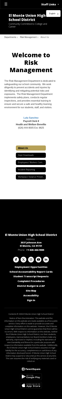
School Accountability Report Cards (31, 271)
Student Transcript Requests (31, 276)
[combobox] (53, 13)
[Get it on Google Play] (31, 376)
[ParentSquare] (31, 369)
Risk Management (28, 37)
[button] (50, 4)
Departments (10, 37)
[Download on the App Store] (31, 385)
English (52, 13)
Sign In (31, 300)
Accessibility (31, 295)
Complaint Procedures (31, 281)
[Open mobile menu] (6, 4)
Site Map (31, 290)
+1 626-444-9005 (35, 249)
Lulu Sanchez (31, 118)
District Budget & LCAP (31, 285)
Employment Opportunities (31, 267)
